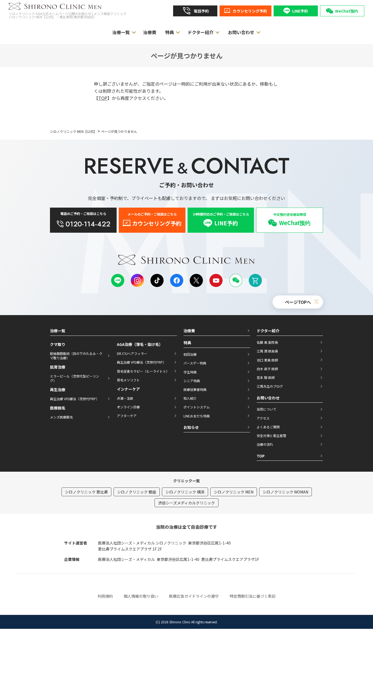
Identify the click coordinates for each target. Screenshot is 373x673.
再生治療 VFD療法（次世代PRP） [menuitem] (74, 398)
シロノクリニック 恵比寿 (86, 492)
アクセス (263, 418)
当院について (266, 409)
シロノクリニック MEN (233, 492)
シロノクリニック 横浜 (185, 492)
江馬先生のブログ (270, 386)
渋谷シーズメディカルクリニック (186, 503)
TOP (102, 98)
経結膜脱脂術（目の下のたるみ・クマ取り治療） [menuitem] (76, 355)
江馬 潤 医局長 (267, 351)
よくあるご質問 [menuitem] (268, 426)
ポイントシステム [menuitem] (196, 407)
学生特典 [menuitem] (190, 372)
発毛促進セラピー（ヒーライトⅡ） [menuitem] (143, 371)
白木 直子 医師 (267, 368)
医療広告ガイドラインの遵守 (194, 596)
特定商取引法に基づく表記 (253, 596)
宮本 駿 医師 (266, 377)
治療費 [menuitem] (149, 32)
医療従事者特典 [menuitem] (194, 389)
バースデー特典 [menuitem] (194, 363)
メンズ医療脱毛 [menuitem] (61, 417)
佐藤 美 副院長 (267, 342)
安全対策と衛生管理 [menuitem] (271, 435)
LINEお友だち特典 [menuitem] (196, 416)
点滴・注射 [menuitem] (125, 398)
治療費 (189, 330)
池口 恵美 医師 (267, 360)
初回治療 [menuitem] (190, 354)
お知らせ (191, 427)
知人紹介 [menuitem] (190, 398)
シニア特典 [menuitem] (191, 380)
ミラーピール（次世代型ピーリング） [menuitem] (74, 378)
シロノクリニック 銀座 (136, 492)
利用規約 (105, 596)
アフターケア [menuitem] (127, 415)
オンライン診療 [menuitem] (128, 407)
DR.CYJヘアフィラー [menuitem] (132, 353)
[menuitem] (195, 10)
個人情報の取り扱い (141, 596)
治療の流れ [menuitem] (265, 444)
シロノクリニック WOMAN (285, 492)
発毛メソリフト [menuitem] (128, 380)
